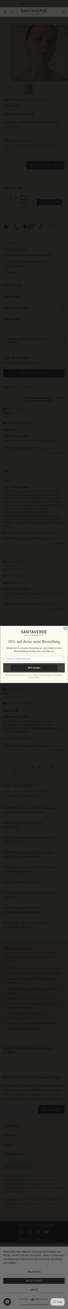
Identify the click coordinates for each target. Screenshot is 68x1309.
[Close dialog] (65, 628)
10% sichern (34, 668)
